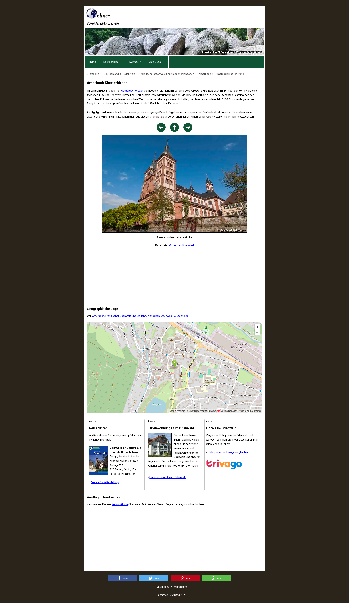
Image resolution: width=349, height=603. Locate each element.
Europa (133, 61)
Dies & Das (155, 61)
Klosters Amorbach (132, 90)
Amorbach (98, 315)
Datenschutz (164, 586)
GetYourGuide (120, 504)
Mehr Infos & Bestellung (105, 482)
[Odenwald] (174, 131)
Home (92, 61)
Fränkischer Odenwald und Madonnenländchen (132, 315)
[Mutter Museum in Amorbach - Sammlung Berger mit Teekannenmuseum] (187, 131)
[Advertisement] (197, 16)
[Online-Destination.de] (102, 24)
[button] (122, 578)
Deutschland (110, 61)
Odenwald (167, 315)
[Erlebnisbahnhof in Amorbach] (161, 131)
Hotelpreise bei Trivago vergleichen (228, 452)
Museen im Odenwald (181, 245)
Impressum (180, 586)
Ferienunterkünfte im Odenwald (167, 477)
